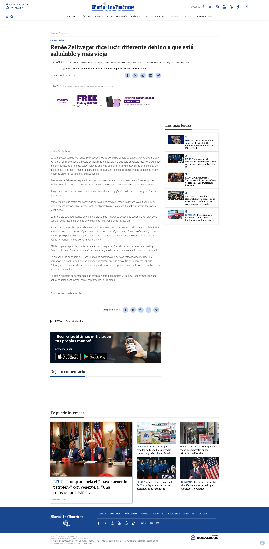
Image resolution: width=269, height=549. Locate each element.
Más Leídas (131, 514)
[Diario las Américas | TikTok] (238, 7)
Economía (121, 17)
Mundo (188, 17)
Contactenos (147, 523)
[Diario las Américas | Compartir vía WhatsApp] (143, 75)
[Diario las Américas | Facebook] (203, 6)
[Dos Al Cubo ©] (205, 540)
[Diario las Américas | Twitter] (210, 6)
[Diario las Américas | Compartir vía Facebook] (127, 75)
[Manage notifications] (262, 543)
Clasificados (203, 17)
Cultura (175, 17)
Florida (99, 17)
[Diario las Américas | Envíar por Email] (150, 75)
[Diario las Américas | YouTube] (224, 7)
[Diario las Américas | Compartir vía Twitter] (135, 75)
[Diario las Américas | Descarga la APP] (68, 357)
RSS (157, 523)
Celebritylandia (74, 321)
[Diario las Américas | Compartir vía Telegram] (158, 75)
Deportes (159, 17)
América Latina (140, 17)
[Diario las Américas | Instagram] (217, 7)
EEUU (110, 17)
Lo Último (85, 17)
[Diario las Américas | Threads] (231, 7)
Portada (71, 17)
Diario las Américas (58, 33)
